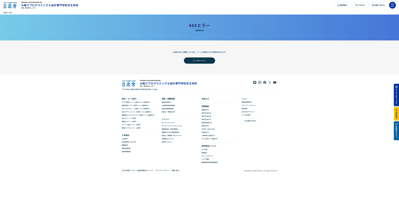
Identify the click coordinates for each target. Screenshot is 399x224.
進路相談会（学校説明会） (170, 129)
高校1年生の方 (206, 113)
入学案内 (125, 135)
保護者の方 (205, 110)
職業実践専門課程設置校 (210, 162)
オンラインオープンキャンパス (172, 126)
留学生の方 (205, 126)
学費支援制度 (126, 148)
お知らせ (205, 98)
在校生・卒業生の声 (168, 112)
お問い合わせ (379, 5)
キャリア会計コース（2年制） (131, 125)
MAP (155, 89)
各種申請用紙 (126, 151)
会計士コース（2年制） (129, 118)
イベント (165, 119)
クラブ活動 (205, 159)
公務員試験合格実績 (168, 105)
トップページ (198, 60)
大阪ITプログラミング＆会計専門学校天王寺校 (49, 5)
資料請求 (396, 115)
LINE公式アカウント (248, 112)
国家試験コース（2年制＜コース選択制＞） (136, 105)
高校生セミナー (396, 132)
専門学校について (209, 146)
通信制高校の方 (207, 123)
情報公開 (175, 170)
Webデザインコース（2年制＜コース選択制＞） (137, 112)
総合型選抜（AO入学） (129, 142)
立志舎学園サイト (127, 170)
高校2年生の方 (206, 116)
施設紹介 (204, 153)
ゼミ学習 (204, 149)
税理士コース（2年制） (129, 121)
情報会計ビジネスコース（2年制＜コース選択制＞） (139, 115)
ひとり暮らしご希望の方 (210, 139)
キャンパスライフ (207, 156)
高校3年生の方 (206, 119)
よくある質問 (245, 115)
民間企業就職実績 (167, 109)
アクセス (361, 5)
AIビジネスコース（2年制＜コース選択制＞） (136, 109)
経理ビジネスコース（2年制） (131, 128)
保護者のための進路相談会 (170, 132)
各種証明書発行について (145, 170)
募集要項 (125, 145)
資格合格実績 (166, 102)
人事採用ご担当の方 (208, 135)
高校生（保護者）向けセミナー (172, 135)
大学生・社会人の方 (208, 129)
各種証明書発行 (246, 102)
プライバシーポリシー (248, 105)
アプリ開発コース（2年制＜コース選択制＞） (136, 102)
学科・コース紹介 (129, 98)
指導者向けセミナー (168, 139)
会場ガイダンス (167, 142)
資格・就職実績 (168, 98)
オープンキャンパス (396, 96)
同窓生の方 (205, 132)
